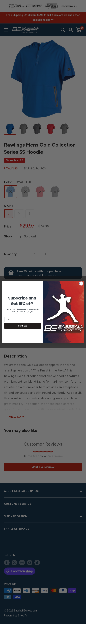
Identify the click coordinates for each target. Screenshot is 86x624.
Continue (22, 326)
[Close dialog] (81, 283)
